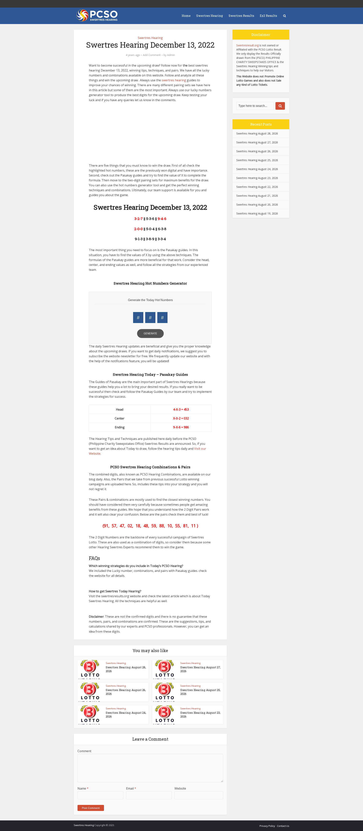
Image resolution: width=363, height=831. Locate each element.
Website (180, 788)
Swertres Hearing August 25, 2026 (257, 160)
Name (83, 788)
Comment (84, 751)
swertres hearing (174, 80)
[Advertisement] (150, 134)
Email (131, 788)
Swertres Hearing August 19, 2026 (257, 213)
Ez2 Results (268, 16)
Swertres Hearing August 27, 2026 (257, 142)
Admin (171, 55)
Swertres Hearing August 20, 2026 (257, 204)
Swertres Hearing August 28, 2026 (257, 133)
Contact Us (283, 826)
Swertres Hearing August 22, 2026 (257, 187)
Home (186, 16)
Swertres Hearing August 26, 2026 (257, 151)
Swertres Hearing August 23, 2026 (257, 178)
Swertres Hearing (209, 16)
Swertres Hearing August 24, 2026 (257, 169)
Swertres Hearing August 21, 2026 (257, 195)
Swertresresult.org (247, 45)
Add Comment (152, 55)
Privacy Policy (267, 826)
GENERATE (150, 333)
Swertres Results (241, 16)
